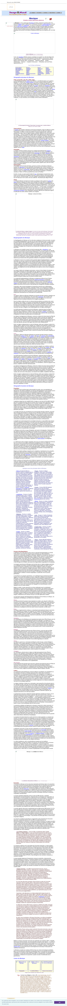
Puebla (39, 70)
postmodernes (29, 734)
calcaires (47, 153)
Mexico (18, 471)
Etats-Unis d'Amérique (22, 26)
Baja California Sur (19, 69)
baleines (24, 337)
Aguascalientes (19, 67)
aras (49, 357)
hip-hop (31, 725)
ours (32, 348)
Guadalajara (19, 494)
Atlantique (47, 85)
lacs (36, 174)
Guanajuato (29, 68)
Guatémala (26, 25)
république (21, 57)
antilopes (23, 348)
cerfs (53, 347)
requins (32, 335)
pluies (15, 182)
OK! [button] (60, 1002)
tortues (22, 335)
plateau (20, 24)
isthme (53, 89)
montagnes (16, 156)
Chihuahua (18, 72)
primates (36, 359)
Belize (19, 25)
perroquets (16, 359)
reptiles (39, 348)
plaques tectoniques (39, 279)
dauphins (31, 337)
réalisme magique (40, 733)
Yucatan (47, 72)
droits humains (41, 438)
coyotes (47, 347)
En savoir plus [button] (5, 1004)
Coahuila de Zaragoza (20, 73)
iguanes (35, 349)
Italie (23, 147)
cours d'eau (22, 167)
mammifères (51, 335)
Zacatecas (48, 73)
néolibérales (41, 896)
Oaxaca (39, 69)
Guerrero (28, 69)
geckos (28, 350)
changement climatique (19, 190)
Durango (28, 67)
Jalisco (28, 71)
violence (32, 733)
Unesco (50, 688)
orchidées (44, 311)
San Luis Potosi (41, 73)
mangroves (40, 296)
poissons (43, 335)
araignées (16, 353)
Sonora (47, 67)
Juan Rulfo (43, 729)
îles (35, 91)
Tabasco (47, 68)
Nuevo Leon (40, 68)
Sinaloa (39, 74)
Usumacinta (26, 169)
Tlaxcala (47, 70)
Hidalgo (28, 70)
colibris (22, 359)
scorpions (49, 352)
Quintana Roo (40, 72)
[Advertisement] (39, 7)
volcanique (37, 153)
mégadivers (45, 249)
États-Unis (26, 788)
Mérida (36, 501)
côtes (28, 81)
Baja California (18, 68)
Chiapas (17, 71)
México (28, 72)
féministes (28, 454)
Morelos (28, 74)
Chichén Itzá (37, 499)
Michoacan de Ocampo (31, 73)
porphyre (49, 150)
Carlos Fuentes (28, 731)
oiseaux (42, 337)
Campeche (18, 70)
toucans (29, 359)
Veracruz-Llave (49, 71)
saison (49, 180)
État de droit (17, 946)
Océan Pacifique (45, 25)
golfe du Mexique (47, 24)
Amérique (32, 22)
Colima (17, 74)
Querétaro (40, 71)
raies (38, 335)
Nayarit (39, 67)
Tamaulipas (48, 69)
